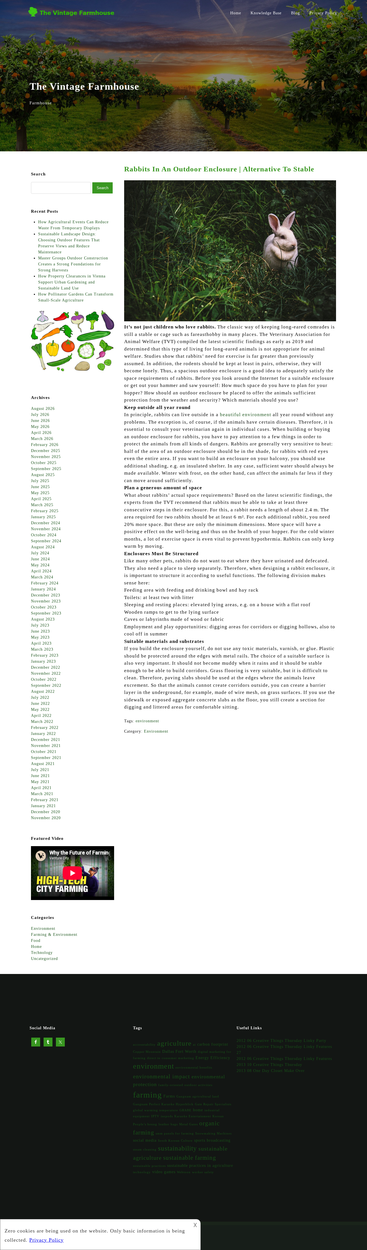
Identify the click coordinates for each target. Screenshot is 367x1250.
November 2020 (46, 818)
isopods (167, 1116)
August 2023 (43, 619)
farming (147, 1094)
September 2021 (46, 758)
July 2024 (40, 553)
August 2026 (43, 408)
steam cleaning (145, 1149)
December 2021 (45, 740)
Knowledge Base (266, 13)
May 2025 (40, 493)
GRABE (185, 1110)
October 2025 (43, 463)
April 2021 (41, 788)
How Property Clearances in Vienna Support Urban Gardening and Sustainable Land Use (72, 282)
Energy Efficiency (213, 1058)
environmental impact (161, 1076)
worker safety (203, 1172)
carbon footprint (212, 1044)
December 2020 (45, 812)
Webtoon (184, 1172)
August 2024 (43, 547)
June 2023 (40, 631)
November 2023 (46, 601)
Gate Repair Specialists (213, 1104)
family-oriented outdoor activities (185, 1085)
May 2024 (40, 565)
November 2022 (46, 673)
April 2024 (41, 571)
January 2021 (43, 806)
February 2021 (44, 800)
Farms (169, 1096)
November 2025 (46, 457)
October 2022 (43, 679)
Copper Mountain (147, 1051)
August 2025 (43, 475)
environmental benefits (193, 1067)
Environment (156, 731)
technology (142, 1172)
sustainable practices (149, 1165)
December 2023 (45, 595)
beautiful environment (245, 414)
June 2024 (40, 559)
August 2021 (43, 764)
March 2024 (42, 577)
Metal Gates (188, 1124)
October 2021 (43, 752)
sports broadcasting (212, 1140)
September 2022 (46, 685)
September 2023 (46, 613)
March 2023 (42, 649)
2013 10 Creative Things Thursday (269, 1065)
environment (147, 721)
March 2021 (42, 794)
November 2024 (46, 529)
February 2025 (44, 511)
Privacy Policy (323, 13)
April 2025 (41, 499)
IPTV (155, 1116)
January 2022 (43, 733)
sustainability (177, 1148)
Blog (295, 13)
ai (194, 1044)
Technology (42, 952)
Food (35, 940)
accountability (144, 1044)
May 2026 (40, 427)
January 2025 (43, 517)
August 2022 (43, 691)
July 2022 (40, 697)
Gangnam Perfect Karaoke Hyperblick (163, 1104)
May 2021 (40, 782)
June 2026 (40, 420)
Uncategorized (44, 958)
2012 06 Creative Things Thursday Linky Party (281, 1040)
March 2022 (42, 721)
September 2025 (46, 469)
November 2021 (46, 746)
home (198, 1110)
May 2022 (40, 709)
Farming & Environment (54, 934)
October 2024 (43, 535)
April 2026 (41, 433)
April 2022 (41, 715)
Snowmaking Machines (213, 1133)
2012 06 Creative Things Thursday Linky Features (284, 1059)
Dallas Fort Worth (179, 1051)
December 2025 (45, 451)
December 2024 (45, 523)
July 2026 (40, 414)
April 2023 (41, 643)
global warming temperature (155, 1110)
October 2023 (43, 607)
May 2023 (40, 637)
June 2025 (40, 487)
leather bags (168, 1124)
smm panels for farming (175, 1133)
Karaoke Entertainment (192, 1116)
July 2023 (40, 625)
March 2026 (42, 439)
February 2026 (44, 445)
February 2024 (44, 583)
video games (163, 1172)
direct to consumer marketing (170, 1058)
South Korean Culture (175, 1140)
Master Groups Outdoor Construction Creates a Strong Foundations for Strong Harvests (73, 264)
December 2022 (45, 667)
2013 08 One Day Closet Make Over (271, 1071)
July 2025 (40, 481)
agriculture (174, 1043)
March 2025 (42, 505)
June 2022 (40, 703)
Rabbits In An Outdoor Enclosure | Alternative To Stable (219, 169)
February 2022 (44, 727)
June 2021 (40, 776)
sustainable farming (189, 1157)
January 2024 (43, 589)
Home (235, 13)
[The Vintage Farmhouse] (73, 18)
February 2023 (44, 655)
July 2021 (40, 770)
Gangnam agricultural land (197, 1096)
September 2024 (46, 541)
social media (145, 1140)
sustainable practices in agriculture (200, 1165)
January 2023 (43, 661)
